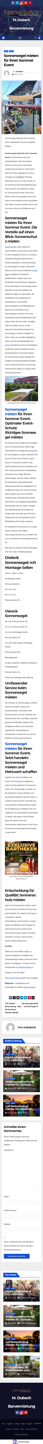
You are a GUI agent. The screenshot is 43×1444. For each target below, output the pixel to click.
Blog (6, 51)
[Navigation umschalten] (20, 38)
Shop (22, 1429)
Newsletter (37, 1423)
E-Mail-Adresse (10, 1210)
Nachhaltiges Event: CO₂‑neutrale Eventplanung (18, 1060)
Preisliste (16, 1429)
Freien (31, 173)
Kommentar (9, 1150)
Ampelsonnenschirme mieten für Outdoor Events (19, 1084)
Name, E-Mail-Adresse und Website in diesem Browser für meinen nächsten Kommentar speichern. (19, 1246)
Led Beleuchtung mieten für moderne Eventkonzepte (18, 1109)
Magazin (29, 1424)
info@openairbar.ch (25, 967)
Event (19, 781)
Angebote (10, 1424)
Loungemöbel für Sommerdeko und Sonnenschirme (17, 1370)
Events (7, 345)
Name (7, 1197)
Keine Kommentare (28, 1298)
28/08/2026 (12, 1348)
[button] (36, 38)
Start (3, 1424)
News (11, 51)
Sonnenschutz (10, 247)
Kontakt (8, 1429)
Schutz (35, 270)
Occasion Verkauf (31, 1429)
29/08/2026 (12, 1298)
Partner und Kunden (21, 1434)
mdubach (19, 71)
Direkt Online (13, 978)
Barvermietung (30, 987)
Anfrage (17, 1424)
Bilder (23, 1424)
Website (7, 1224)
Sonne (33, 913)
